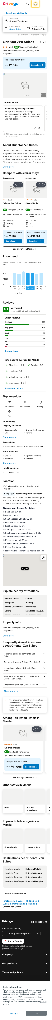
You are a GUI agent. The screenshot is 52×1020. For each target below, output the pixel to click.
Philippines (31, 901)
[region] (25, 85)
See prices (36, 65)
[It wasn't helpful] (39, 128)
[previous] (10, 287)
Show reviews (11, 351)
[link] (28, 4)
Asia (20, 901)
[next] (45, 287)
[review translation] (39, 311)
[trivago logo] (11, 4)
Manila (31, 904)
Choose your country (11, 928)
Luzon (6, 904)
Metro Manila (18, 904)
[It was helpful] (35, 128)
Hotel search (9, 901)
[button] (25, 20)
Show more (8, 167)
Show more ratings (14, 388)
